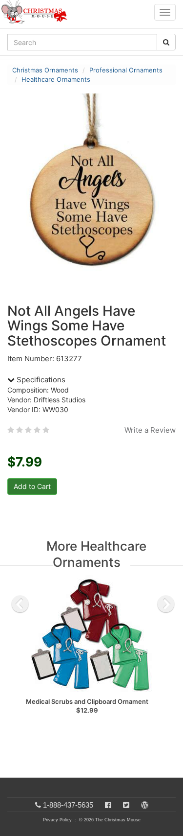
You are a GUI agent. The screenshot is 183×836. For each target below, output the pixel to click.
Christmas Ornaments (45, 70)
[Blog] (144, 805)
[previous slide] (20, 604)
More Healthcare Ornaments (96, 554)
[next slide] (166, 604)
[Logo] (37, 12)
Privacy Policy (57, 819)
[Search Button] (166, 42)
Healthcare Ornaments (55, 79)
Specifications (40, 379)
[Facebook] (108, 805)
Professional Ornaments (126, 70)
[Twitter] (126, 805)
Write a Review (150, 430)
